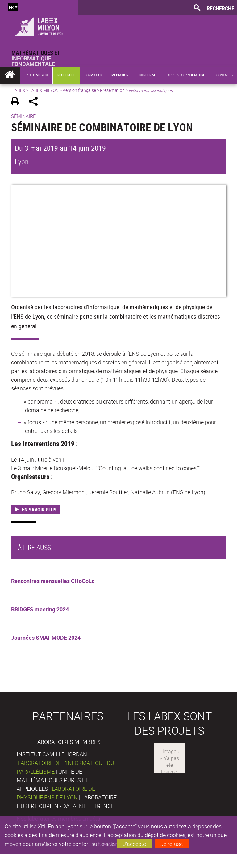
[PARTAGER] (35, 102)
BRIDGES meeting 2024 (40, 609)
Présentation (112, 90)
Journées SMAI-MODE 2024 (46, 637)
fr (11, 7)
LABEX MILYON (44, 90)
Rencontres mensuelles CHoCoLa (53, 581)
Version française (79, 90)
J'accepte (134, 844)
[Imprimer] (17, 102)
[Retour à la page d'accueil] (39, 25)
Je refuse (171, 844)
